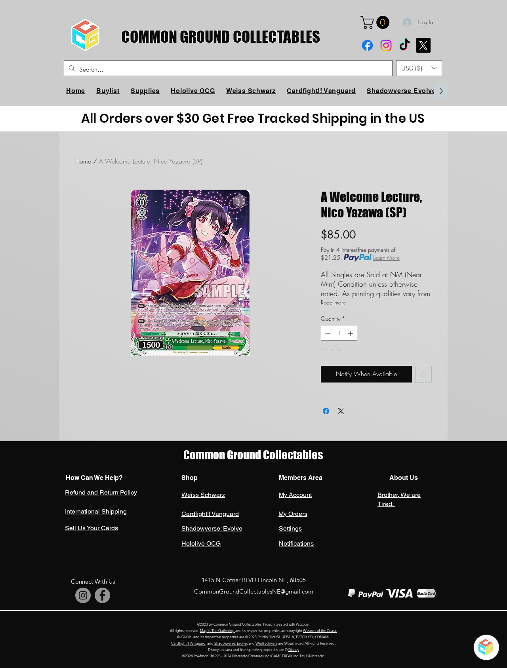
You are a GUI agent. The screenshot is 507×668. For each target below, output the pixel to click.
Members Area (300, 477)
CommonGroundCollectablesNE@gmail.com (253, 591)
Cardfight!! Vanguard (188, 643)
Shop (189, 477)
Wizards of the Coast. (320, 630)
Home (83, 161)
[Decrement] (327, 333)
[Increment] (351, 333)
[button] (376, 22)
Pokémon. (202, 655)
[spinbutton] (339, 333)
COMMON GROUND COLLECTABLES (220, 36)
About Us (403, 477)
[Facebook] (367, 45)
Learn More (386, 257)
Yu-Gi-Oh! (185, 636)
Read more (333, 302)
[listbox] (419, 68)
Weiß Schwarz (266, 643)
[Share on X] (341, 411)
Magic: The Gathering (217, 630)
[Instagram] (386, 45)
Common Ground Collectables (253, 455)
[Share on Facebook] (326, 411)
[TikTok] (404, 45)
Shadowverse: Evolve (230, 643)
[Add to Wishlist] (423, 374)
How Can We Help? (94, 477)
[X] (423, 45)
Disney (293, 649)
